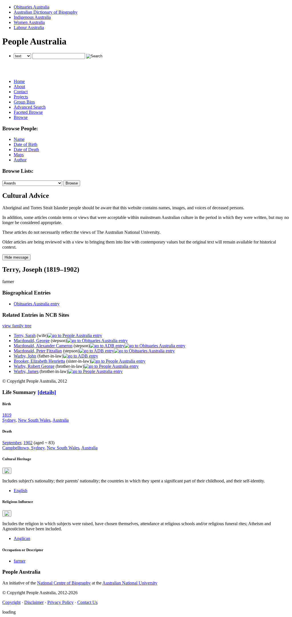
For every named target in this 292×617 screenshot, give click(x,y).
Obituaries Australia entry (37, 303)
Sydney (9, 420)
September (11, 442)
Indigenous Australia (32, 17)
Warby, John (25, 356)
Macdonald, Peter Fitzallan (38, 350)
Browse (21, 117)
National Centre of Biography (64, 583)
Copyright (11, 602)
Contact (21, 91)
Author (20, 159)
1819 (6, 415)
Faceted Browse (28, 112)
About (19, 86)
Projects (21, 96)
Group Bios (24, 102)
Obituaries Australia (31, 7)
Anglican (22, 538)
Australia (60, 420)
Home (19, 81)
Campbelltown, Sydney (23, 447)
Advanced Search (30, 107)
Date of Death (26, 149)
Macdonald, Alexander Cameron (43, 345)
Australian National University (129, 583)
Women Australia (29, 22)
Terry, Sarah (25, 335)
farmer (19, 561)
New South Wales (34, 420)
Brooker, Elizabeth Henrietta (39, 361)
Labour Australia (29, 27)
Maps (19, 154)
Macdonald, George (32, 340)
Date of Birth (25, 144)
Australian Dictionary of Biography (46, 12)
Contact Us (87, 602)
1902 (28, 442)
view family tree (16, 325)
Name (19, 139)
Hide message (16, 257)
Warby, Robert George (34, 366)
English (20, 490)
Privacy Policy (60, 602)
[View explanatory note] (6, 471)
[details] (47, 392)
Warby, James (26, 371)
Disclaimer (34, 602)
